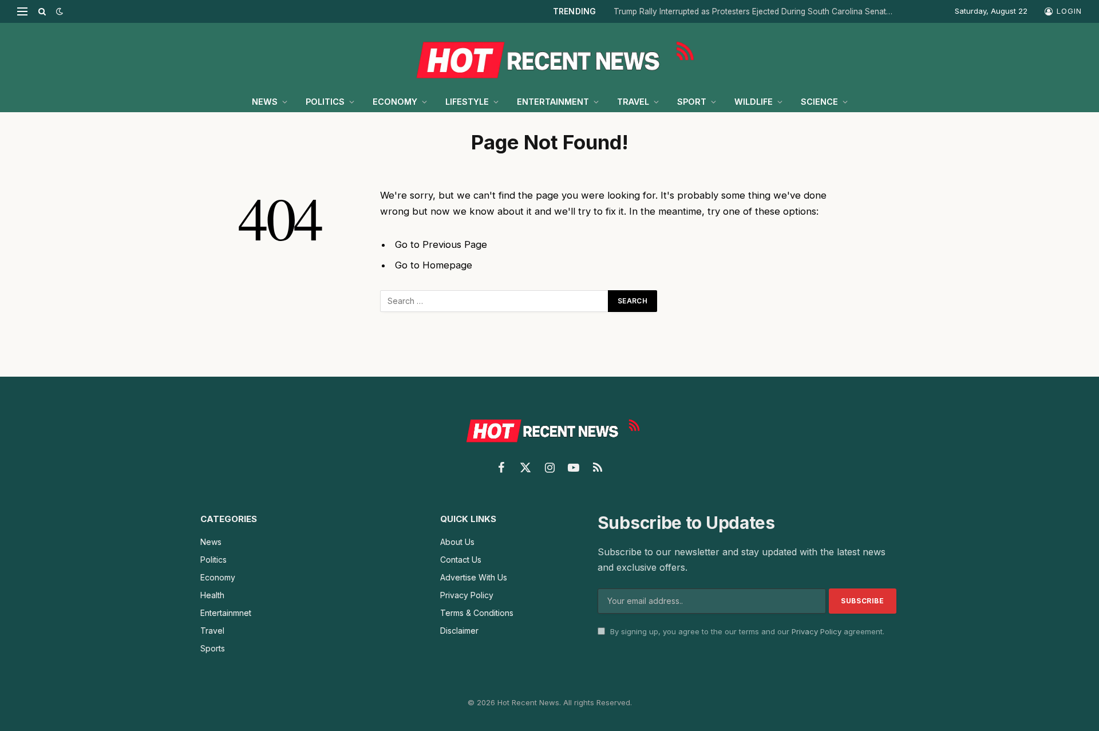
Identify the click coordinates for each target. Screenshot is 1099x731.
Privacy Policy (816, 631)
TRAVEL (633, 101)
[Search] (42, 11)
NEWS (265, 101)
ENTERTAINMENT (553, 101)
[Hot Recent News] (549, 57)
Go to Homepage (433, 265)
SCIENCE (819, 101)
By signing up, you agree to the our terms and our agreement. (746, 631)
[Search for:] (494, 301)
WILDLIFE (753, 101)
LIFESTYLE (467, 101)
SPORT (691, 101)
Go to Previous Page (441, 244)
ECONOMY (395, 101)
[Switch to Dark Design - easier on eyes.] (58, 11)
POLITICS (325, 101)
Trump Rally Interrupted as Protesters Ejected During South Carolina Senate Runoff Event (757, 11)
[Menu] (22, 11)
